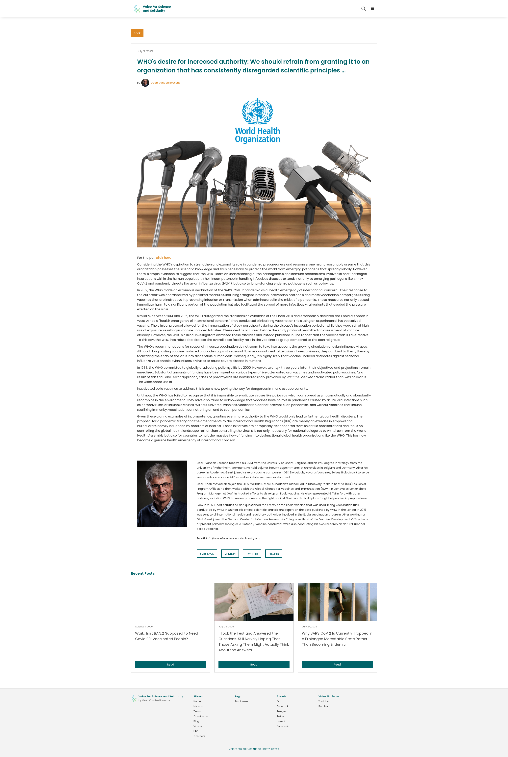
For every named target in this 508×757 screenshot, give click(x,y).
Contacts (199, 736)
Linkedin (282, 721)
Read (170, 665)
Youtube (323, 701)
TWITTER (252, 554)
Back (137, 33)
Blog (196, 721)
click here (163, 257)
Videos (197, 726)
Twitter (281, 716)
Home (197, 701)
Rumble (323, 706)
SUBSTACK (207, 554)
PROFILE (274, 554)
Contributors (201, 716)
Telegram (283, 711)
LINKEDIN (230, 554)
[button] (372, 8)
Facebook (283, 726)
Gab (279, 701)
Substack (282, 706)
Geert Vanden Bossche (166, 83)
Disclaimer (241, 701)
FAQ (195, 731)
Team (197, 711)
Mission (198, 706)
